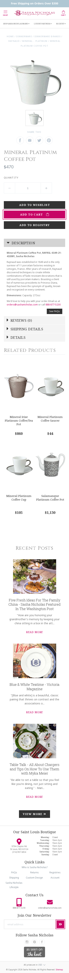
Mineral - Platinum (34, 40)
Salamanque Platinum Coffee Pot (50, 497)
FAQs (14, 872)
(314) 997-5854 (19, 852)
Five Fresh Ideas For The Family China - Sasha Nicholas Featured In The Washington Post (34, 604)
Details (18, 337)
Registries (55, 872)
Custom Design (34, 877)
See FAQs (54, 311)
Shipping (14, 877)
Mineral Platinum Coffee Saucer (50, 418)
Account (55, 877)
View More (33, 814)
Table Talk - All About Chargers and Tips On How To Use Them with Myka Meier (34, 769)
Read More (34, 632)
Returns (34, 872)
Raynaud (14, 40)
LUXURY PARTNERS (42, 23)
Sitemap (59, 969)
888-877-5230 (53, 304)
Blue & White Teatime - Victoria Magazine (34, 686)
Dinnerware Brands (47, 36)
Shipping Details (26, 329)
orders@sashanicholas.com (22, 304)
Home (10, 36)
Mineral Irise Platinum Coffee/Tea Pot (19, 420)
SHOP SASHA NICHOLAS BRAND (15, 23)
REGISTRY (60, 23)
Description (23, 243)
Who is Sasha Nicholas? (35, 867)
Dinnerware (24, 36)
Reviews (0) (21, 320)
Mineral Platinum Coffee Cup (18, 497)
